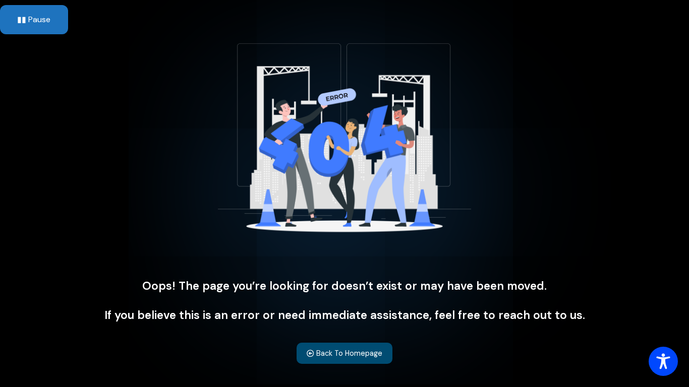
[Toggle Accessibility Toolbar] (663, 361)
